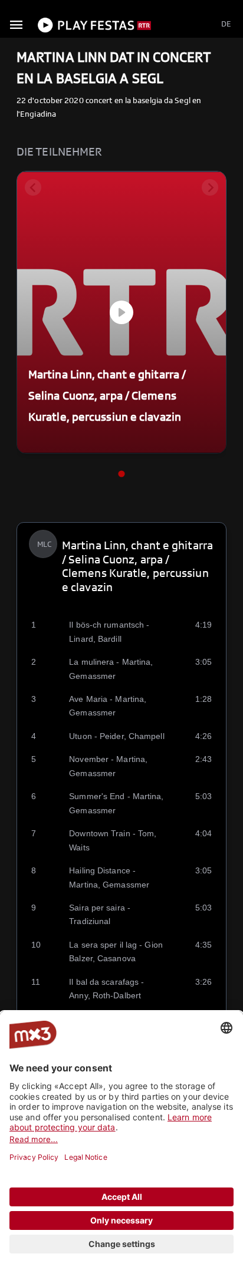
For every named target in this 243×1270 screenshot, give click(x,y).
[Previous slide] (33, 187)
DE (226, 24)
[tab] (121, 474)
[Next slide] (210, 187)
